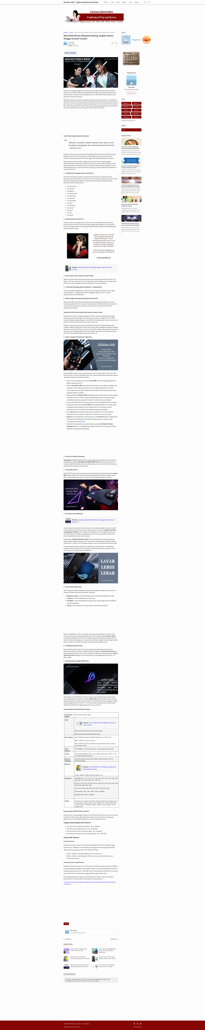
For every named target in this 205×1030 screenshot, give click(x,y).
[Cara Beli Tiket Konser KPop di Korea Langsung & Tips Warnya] (131, 221)
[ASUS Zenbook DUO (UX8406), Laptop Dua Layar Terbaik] (79, 726)
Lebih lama (68, 939)
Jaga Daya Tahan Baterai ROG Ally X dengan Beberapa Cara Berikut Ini (79, 965)
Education (125, 106)
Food (130, 2)
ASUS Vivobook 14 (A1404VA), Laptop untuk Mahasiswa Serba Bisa (80, 957)
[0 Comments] (112, 43)
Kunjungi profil (131, 93)
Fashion (136, 106)
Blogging (125, 103)
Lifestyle (125, 117)
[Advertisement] (91, 121)
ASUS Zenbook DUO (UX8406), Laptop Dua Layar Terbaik (107, 965)
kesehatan (135, 113)
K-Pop (112, 2)
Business (124, 2)
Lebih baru (113, 939)
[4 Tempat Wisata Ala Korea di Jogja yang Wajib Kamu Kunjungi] (131, 183)
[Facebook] (134, 1024)
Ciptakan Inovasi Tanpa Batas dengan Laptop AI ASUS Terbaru (107, 957)
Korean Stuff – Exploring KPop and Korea (81, 2)
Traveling (136, 2)
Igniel (140, 1027)
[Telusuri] (149, 2)
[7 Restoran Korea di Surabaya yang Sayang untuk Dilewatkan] (131, 144)
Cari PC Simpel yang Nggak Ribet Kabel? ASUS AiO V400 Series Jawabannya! (107, 950)
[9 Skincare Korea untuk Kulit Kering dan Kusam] (131, 202)
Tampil (72, 53)
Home (135, 110)
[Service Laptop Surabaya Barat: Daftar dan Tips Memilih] (66, 953)
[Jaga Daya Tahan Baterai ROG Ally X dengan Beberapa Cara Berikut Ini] (68, 523)
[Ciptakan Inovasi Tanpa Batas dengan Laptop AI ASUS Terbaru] (68, 271)
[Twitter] (137, 1024)
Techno (66, 923)
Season (118, 2)
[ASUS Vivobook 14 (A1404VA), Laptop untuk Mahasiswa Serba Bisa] (79, 770)
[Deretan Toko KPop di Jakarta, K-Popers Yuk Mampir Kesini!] (131, 163)
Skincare (106, 2)
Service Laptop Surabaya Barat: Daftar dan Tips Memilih (78, 949)
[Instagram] (140, 1024)
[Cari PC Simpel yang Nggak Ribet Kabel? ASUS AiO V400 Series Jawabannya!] (95, 953)
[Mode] (145, 2)
